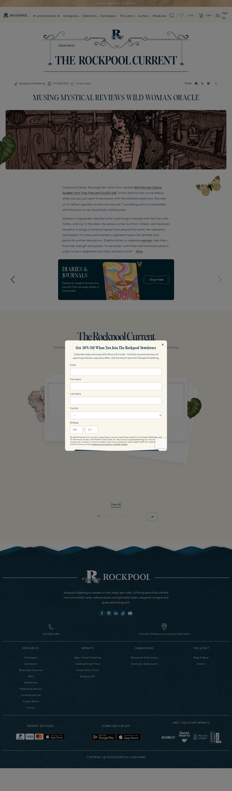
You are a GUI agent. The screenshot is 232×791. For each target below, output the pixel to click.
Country (74, 408)
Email (73, 365)
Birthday (74, 423)
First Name (75, 379)
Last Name (75, 394)
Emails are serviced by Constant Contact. (109, 444)
